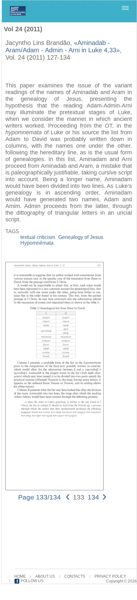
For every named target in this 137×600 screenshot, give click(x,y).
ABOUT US (45, 576)
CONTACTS (74, 576)
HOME (20, 576)
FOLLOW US (32, 581)
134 (93, 497)
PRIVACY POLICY (110, 576)
